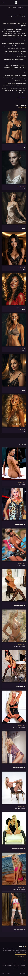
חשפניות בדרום (6, 963)
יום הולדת (9, 965)
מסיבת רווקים (16, 965)
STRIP (22, 946)
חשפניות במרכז (20, 7)
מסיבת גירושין (23, 968)
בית (25, 7)
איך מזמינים (16, 968)
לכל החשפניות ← (22, 107)
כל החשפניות (23, 965)
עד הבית (4, 965)
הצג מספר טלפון (20, 956)
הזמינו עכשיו (21, 97)
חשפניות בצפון (23, 963)
